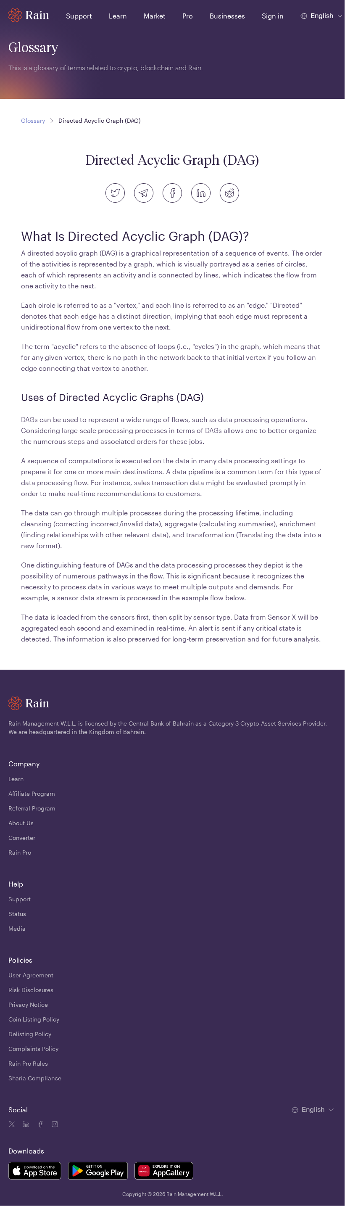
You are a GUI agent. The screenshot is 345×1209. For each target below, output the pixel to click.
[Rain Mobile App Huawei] (163, 1172)
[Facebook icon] (39, 1125)
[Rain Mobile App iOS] (34, 1172)
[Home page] (28, 15)
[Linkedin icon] (25, 1125)
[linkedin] (201, 193)
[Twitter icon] (11, 1125)
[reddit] (229, 193)
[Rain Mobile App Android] (98, 1172)
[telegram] (144, 193)
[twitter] (115, 193)
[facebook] (172, 193)
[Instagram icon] (54, 1125)
